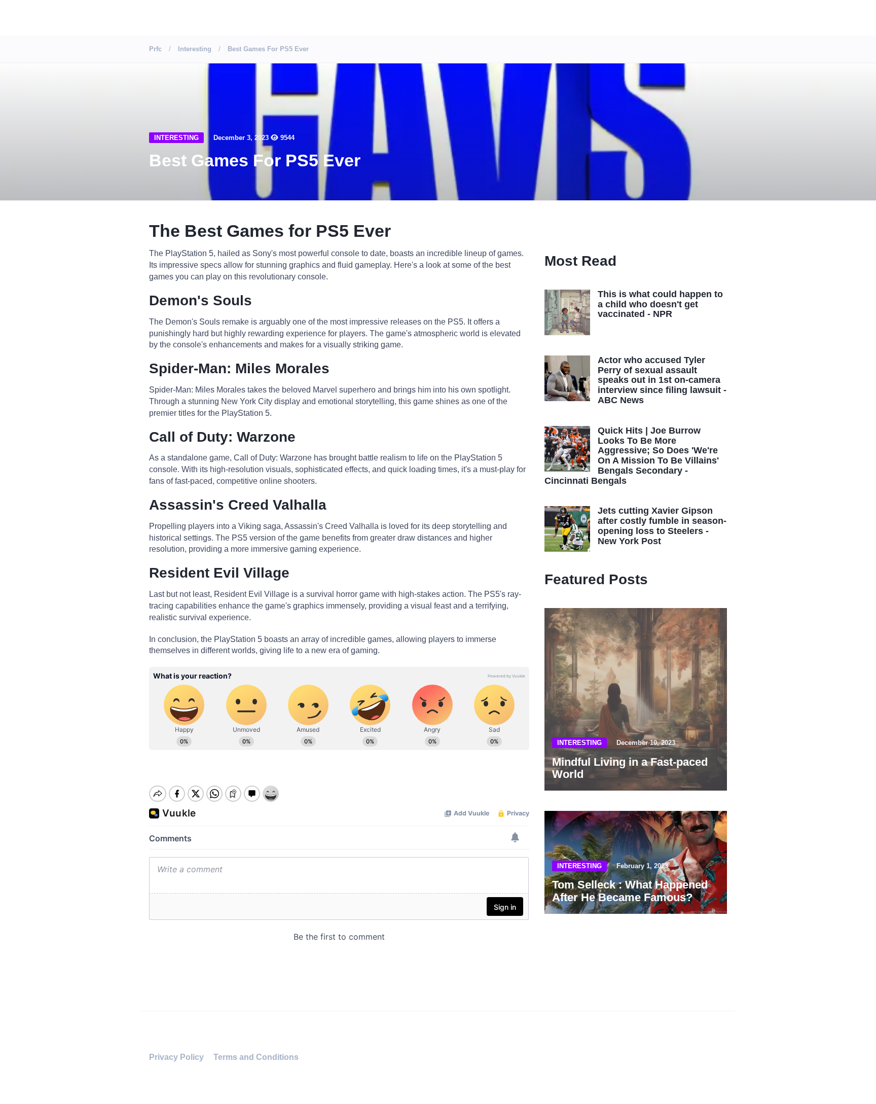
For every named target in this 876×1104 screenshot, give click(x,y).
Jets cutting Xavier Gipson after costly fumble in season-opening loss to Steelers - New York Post (662, 526)
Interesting (176, 137)
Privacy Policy (176, 1057)
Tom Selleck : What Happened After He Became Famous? (630, 890)
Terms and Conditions (256, 1057)
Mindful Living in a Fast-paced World (630, 768)
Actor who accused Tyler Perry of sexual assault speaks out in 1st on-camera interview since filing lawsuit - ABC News (662, 380)
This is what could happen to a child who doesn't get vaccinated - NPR (660, 304)
